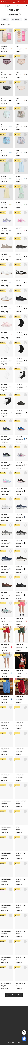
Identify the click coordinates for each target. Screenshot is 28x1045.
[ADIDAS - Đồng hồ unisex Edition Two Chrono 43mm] (21, 895)
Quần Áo (5, 19)
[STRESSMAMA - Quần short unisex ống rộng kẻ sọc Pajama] (21, 712)
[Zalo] (20, 1003)
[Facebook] (8, 1003)
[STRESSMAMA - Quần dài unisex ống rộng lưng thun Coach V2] (6, 686)
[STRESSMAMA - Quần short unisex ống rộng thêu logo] (21, 608)
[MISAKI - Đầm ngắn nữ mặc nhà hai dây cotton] (6, 166)
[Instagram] (12, 1003)
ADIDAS (18, 827)
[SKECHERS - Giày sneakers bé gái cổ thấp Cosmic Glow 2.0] (6, 218)
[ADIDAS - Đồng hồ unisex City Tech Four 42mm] (6, 921)
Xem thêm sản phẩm (14, 995)
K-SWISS (3, 619)
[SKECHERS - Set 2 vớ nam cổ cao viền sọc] (21, 374)
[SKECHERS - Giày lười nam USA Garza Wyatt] (6, 582)
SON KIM (4, 46)
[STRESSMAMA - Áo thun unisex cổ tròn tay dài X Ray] (6, 712)
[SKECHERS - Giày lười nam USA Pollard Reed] (6, 244)
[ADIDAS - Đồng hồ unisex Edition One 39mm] (21, 843)
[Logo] (7, 5)
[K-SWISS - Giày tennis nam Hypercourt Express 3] (6, 608)
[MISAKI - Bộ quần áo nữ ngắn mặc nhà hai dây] (21, 192)
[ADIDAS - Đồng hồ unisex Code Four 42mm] (6, 790)
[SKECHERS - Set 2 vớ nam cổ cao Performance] (21, 348)
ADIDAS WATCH (6, 801)
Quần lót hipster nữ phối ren (8, 74)
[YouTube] (16, 1003)
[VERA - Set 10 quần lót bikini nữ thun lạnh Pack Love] (6, 36)
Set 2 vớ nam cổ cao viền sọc (8, 413)
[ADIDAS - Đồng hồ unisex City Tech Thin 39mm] (6, 973)
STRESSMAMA (20, 619)
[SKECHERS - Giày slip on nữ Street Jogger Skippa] (6, 270)
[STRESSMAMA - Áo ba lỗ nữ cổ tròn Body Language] (21, 660)
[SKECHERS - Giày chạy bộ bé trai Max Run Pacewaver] (6, 426)
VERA (17, 46)
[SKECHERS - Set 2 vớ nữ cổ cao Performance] (21, 322)
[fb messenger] (24, 1038)
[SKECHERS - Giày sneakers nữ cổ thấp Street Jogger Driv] (6, 296)
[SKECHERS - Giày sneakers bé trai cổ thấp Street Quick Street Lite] (21, 400)
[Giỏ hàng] (26, 6)
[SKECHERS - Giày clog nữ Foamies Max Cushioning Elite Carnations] (6, 322)
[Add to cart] (10, 30)
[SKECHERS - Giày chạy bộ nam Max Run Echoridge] (6, 556)
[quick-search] (24, 1032)
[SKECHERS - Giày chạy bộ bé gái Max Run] (21, 452)
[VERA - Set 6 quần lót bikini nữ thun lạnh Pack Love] (21, 36)
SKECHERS (4, 228)
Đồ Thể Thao (16, 19)
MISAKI (3, 176)
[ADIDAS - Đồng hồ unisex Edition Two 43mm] (21, 973)
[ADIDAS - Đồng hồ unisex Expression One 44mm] (21, 947)
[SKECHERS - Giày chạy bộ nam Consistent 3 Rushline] (6, 504)
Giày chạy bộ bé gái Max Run (8, 491)
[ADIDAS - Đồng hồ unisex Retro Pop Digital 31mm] (21, 817)
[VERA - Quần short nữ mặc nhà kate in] (6, 114)
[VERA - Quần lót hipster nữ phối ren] (6, 62)
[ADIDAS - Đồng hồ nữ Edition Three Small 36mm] (21, 869)
